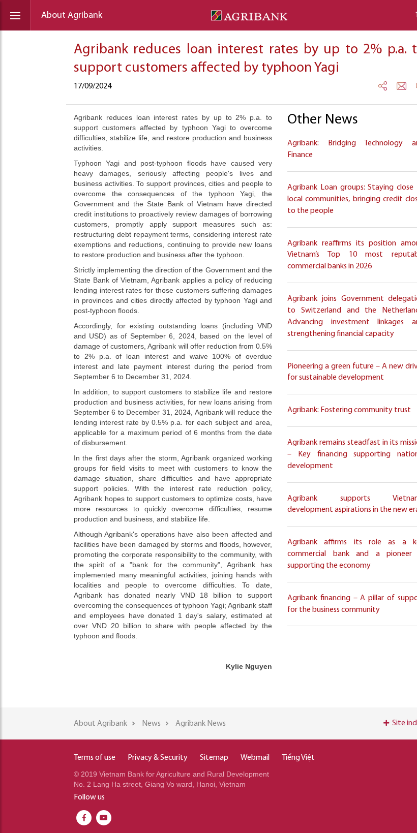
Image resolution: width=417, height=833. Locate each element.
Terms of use (94, 758)
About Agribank (71, 15)
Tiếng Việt (298, 758)
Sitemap (214, 758)
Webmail (255, 758)
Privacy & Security (158, 758)
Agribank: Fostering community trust (349, 410)
